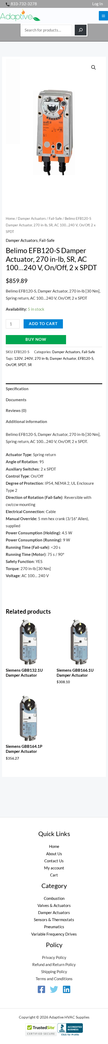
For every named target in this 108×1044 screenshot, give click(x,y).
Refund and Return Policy (54, 964)
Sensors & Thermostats (54, 919)
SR (30, 365)
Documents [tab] (16, 400)
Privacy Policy (54, 957)
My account (54, 868)
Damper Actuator (63, 358)
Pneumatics (54, 927)
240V (28, 358)
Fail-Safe (55, 218)
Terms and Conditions (54, 979)
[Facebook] (41, 989)
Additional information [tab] (26, 421)
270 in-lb (41, 358)
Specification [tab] (17, 389)
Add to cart (43, 323)
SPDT (22, 365)
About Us (54, 854)
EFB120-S (85, 358)
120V (18, 358)
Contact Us (54, 861)
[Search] (81, 30)
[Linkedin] (66, 989)
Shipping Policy (54, 971)
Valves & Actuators (54, 905)
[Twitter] (54, 989)
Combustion (54, 898)
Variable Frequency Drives (54, 934)
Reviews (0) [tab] (16, 410)
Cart (54, 875)
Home (10, 218)
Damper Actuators (32, 218)
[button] (93, 67)
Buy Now (35, 339)
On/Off (11, 365)
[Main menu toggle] (103, 15)
